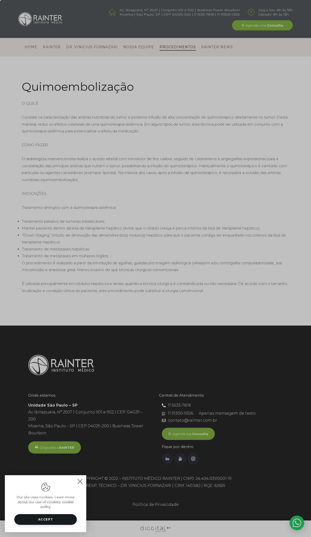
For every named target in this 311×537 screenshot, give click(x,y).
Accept (45, 519)
